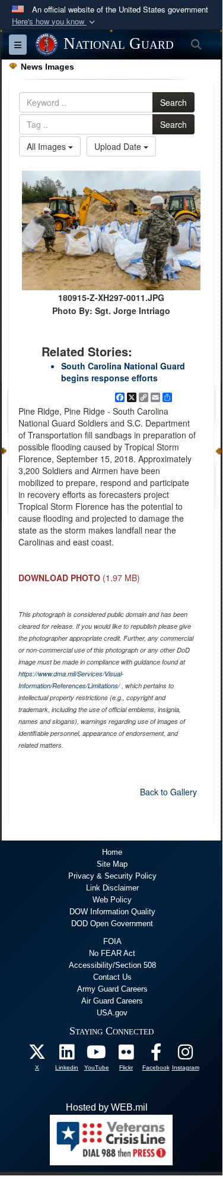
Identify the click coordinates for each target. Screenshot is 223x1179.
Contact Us (112, 977)
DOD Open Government (112, 923)
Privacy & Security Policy (112, 875)
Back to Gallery (168, 792)
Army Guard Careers (112, 988)
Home (112, 852)
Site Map (112, 864)
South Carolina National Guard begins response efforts (123, 372)
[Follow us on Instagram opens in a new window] (185, 1055)
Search (173, 102)
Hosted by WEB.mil (107, 1107)
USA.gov (112, 1012)
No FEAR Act (112, 953)
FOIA (112, 941)
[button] (54, 21)
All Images (47, 146)
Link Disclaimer (112, 887)
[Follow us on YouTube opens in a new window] (97, 1055)
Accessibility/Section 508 (112, 965)
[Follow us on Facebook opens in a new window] (156, 1055)
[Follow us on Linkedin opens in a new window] (67, 1055)
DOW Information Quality (112, 911)
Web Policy (112, 899)
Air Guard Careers (112, 1000)
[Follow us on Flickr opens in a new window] (126, 1055)
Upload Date (119, 146)
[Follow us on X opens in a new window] (37, 1055)
